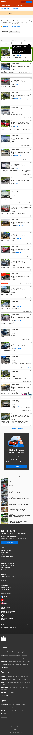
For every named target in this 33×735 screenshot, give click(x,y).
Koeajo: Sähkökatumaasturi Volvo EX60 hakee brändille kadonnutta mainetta (16, 515)
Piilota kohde (2, 64)
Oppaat (3, 574)
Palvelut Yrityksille (6, 587)
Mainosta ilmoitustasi (7, 556)
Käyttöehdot (5, 572)
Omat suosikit (5, 554)
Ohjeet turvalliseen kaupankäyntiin (8, 619)
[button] (6, 42)
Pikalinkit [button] (17, 5)
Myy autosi (29, 1)
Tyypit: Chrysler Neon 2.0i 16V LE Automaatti (16, 498)
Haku (3, 5)
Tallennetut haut (6, 550)
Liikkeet (12, 5)
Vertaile (3, 55)
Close (30, 46)
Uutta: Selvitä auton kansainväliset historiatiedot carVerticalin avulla (16, 509)
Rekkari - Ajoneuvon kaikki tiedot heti (8, 615)
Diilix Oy (28, 396)
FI (28, 526)
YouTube (6, 600)
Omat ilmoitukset (6, 552)
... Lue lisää (28, 23)
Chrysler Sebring (16, 54)
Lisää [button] (21, 5)
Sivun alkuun (16, 526)
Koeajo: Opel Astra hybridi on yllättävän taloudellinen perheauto (16, 521)
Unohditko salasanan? (7, 565)
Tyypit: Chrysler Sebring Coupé (16, 480)
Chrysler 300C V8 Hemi (16, 486)
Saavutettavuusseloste (8, 576)
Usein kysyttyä (5, 567)
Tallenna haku (15, 8)
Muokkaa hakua (6, 8)
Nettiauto (5, 2)
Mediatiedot (4, 585)
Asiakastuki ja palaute (7, 563)
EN (30, 526)
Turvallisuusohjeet (6, 570)
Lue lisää (16, 466)
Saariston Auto (27, 367)
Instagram (6, 603)
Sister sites (10, 2)
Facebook (6, 596)
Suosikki (30, 63)
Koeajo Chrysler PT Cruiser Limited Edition (16, 503)
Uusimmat (8, 5)
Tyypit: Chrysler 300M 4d (16, 492)
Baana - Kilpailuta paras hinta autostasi (9, 612)
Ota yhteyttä (5, 589)
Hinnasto (4, 583)
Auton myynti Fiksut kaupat (8, 608)
